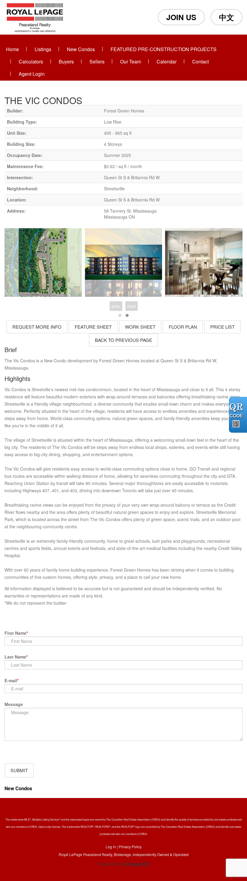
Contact (200, 61)
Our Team (130, 61)
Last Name (15, 657)
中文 (226, 17)
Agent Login (32, 73)
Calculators (31, 61)
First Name (16, 633)
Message (14, 704)
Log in (111, 846)
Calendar (167, 61)
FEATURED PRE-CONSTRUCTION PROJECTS (164, 49)
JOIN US (181, 17)
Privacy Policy (130, 846)
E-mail (11, 680)
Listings (43, 49)
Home (12, 49)
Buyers (66, 61)
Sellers (97, 61)
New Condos (81, 49)
